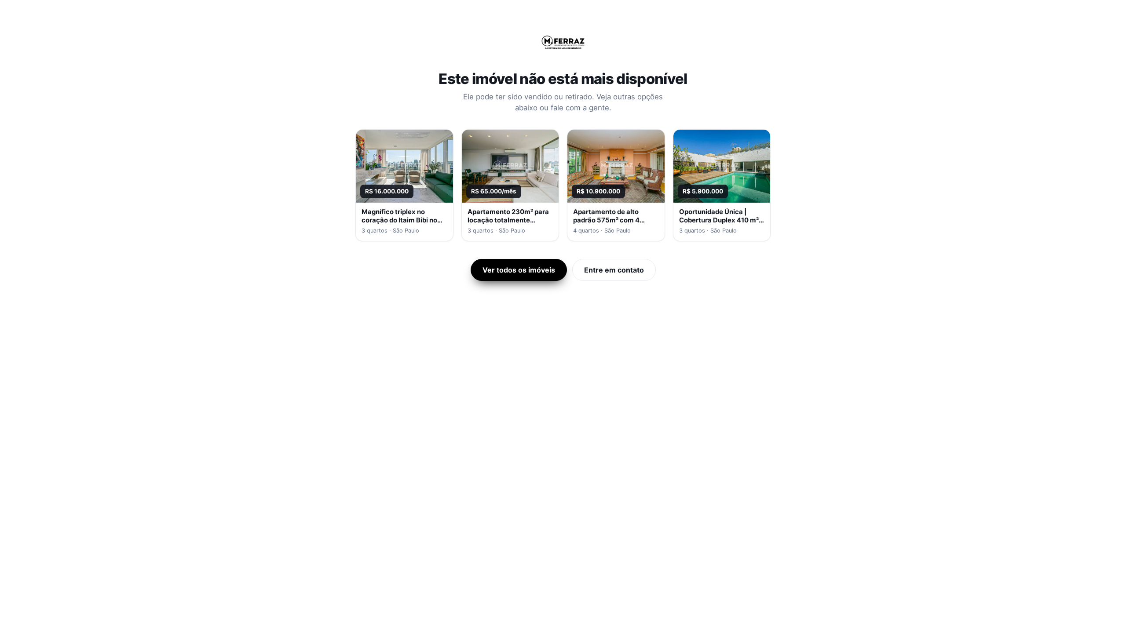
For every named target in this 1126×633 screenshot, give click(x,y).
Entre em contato (614, 270)
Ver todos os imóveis (519, 270)
